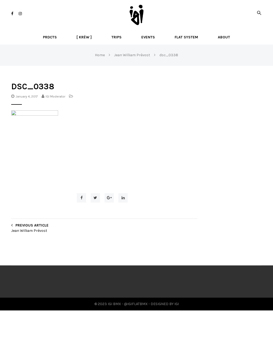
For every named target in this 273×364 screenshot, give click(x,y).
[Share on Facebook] (81, 198)
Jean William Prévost (29, 230)
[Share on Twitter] (95, 198)
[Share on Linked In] (123, 198)
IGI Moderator (55, 96)
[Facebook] (12, 13)
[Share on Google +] (109, 198)
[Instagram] (20, 13)
